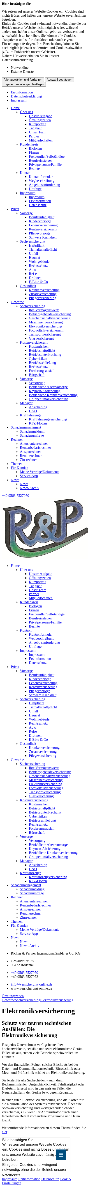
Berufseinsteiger (40, 160)
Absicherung (38, 407)
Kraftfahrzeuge (30, 415)
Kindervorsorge (40, 221)
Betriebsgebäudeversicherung (50, 314)
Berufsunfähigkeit (41, 217)
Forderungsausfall (41, 371)
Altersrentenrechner (34, 443)
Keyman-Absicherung (44, 391)
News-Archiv (29, 488)
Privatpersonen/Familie (45, 164)
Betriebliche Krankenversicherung (53, 395)
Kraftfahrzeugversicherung (48, 419)
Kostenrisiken (39, 346)
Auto (32, 270)
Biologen (35, 148)
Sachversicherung (32, 241)
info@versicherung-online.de (31, 984)
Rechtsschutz (38, 265)
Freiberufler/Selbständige (47, 156)
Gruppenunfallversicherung (48, 399)
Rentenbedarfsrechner (35, 447)
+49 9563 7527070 (24, 973)
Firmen (34, 152)
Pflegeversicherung (42, 298)
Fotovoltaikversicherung (46, 330)
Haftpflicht (36, 245)
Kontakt (25, 173)
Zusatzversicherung (43, 294)
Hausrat (34, 257)
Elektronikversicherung (45, 326)
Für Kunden (19, 468)
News (15, 480)
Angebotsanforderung (44, 185)
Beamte (34, 168)
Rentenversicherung (43, 229)
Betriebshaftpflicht (42, 350)
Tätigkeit (35, 128)
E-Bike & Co (38, 282)
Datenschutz (37, 205)
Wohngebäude (39, 261)
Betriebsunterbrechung (45, 354)
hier (4, 1132)
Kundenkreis (29, 144)
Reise (33, 274)
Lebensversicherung (43, 225)
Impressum (18, 100)
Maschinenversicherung (46, 322)
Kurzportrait (37, 124)
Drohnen (35, 278)
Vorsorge (26, 213)
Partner (34, 136)
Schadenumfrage (32, 435)
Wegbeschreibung (41, 181)
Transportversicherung (45, 334)
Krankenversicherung (44, 290)
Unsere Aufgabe (40, 116)
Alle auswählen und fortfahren (23, 79)
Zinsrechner (28, 460)
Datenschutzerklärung (26, 96)
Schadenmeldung (32, 431)
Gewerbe (17, 302)
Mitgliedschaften (41, 140)
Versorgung (37, 383)
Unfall (33, 253)
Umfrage (35, 189)
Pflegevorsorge (39, 233)
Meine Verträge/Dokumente (39, 472)
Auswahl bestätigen (59, 79)
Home (15, 108)
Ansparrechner (30, 451)
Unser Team (37, 132)
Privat (15, 209)
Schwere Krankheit (42, 237)
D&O (33, 411)
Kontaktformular (41, 177)
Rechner (17, 439)
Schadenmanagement (26, 427)
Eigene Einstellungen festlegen (24, 84)
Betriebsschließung (42, 363)
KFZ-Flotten (38, 423)
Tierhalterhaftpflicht (43, 249)
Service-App (29, 476)
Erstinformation (22, 92)
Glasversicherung (41, 338)
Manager (26, 403)
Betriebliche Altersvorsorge (48, 387)
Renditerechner (31, 456)
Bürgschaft (36, 375)
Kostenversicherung (34, 342)
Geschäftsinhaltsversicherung (49, 318)
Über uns (26, 112)
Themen (17, 464)
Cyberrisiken (38, 358)
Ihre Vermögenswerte (44, 310)
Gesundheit (28, 286)
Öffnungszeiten (40, 120)
